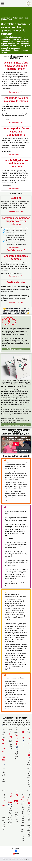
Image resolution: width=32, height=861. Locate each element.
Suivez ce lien (6, 726)
